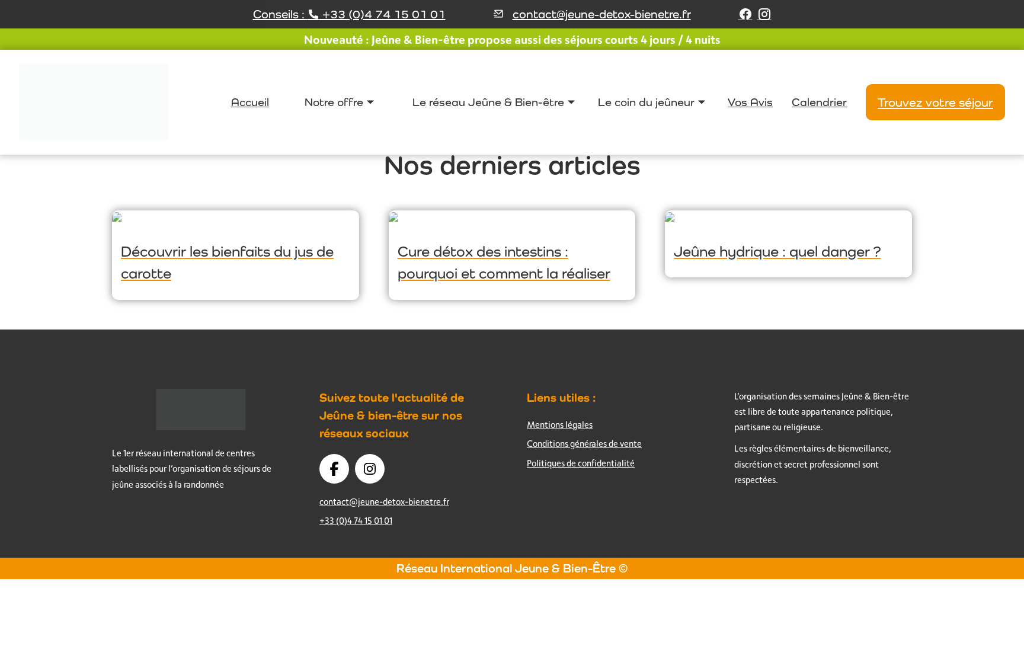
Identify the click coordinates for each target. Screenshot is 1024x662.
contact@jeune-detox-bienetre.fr (602, 14)
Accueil (250, 101)
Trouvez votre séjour (935, 102)
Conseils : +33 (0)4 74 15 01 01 (349, 14)
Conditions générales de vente (584, 443)
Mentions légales (560, 424)
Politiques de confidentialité (581, 463)
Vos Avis (750, 101)
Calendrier (819, 101)
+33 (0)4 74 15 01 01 (355, 520)
